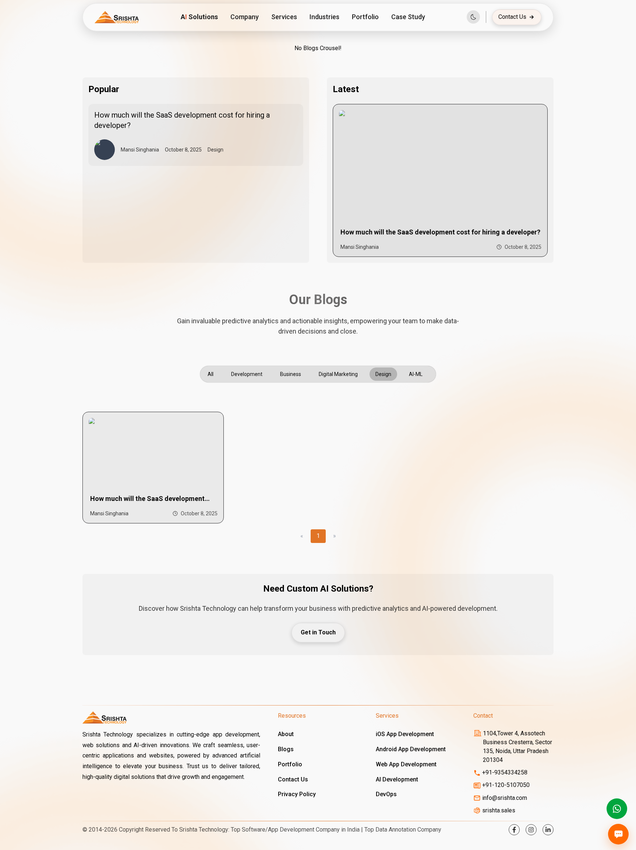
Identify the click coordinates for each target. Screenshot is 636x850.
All (210, 374)
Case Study (408, 17)
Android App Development (411, 749)
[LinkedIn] (548, 829)
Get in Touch (318, 632)
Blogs (286, 749)
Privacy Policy (297, 794)
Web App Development (406, 764)
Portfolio (365, 17)
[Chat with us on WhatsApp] (617, 808)
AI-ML (416, 374)
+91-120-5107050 (506, 784)
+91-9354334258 (504, 772)
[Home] (117, 17)
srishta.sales (498, 810)
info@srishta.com (504, 797)
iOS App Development (405, 734)
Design (383, 374)
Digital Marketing (338, 374)
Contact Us (512, 16)
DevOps (386, 794)
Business (290, 374)
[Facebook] (514, 829)
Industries (324, 17)
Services (284, 17)
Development (246, 374)
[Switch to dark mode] (473, 17)
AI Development (397, 779)
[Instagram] (531, 829)
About (286, 734)
